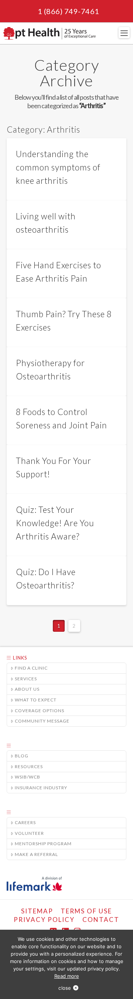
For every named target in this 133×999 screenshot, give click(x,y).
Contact (100, 919)
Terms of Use (86, 911)
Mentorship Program (43, 843)
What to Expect (36, 700)
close (64, 988)
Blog (21, 756)
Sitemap (37, 911)
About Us (27, 689)
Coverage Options (39, 710)
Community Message (42, 721)
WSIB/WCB (27, 777)
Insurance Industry (41, 787)
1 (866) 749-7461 (68, 11)
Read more (66, 976)
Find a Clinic (31, 668)
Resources (29, 766)
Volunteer (29, 833)
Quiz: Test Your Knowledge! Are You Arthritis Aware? (55, 523)
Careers (25, 822)
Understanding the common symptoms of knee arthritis (58, 167)
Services (26, 678)
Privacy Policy (44, 919)
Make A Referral (36, 854)
